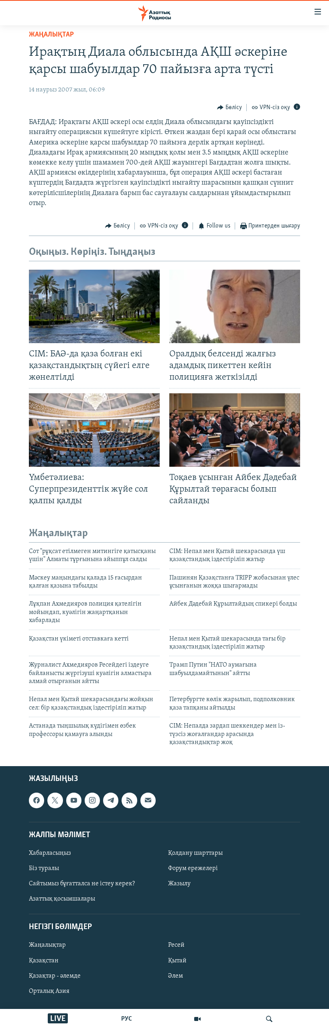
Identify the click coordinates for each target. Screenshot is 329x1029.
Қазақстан (44, 961)
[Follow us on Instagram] (92, 800)
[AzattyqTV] (197, 1019)
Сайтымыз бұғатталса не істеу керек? (82, 884)
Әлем (175, 976)
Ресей (176, 945)
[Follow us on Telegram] (110, 800)
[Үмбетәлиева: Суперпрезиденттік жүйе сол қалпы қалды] (94, 430)
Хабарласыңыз (50, 853)
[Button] (229, 107)
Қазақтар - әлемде (55, 976)
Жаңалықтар (47, 945)
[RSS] (129, 800)
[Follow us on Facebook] (36, 800)
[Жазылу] (148, 800)
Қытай (177, 961)
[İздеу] (269, 1019)
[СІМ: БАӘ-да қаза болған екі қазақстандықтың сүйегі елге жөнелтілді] (94, 306)
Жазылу (179, 884)
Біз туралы (44, 868)
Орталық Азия (49, 991)
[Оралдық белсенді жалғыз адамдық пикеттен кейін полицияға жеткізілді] (234, 306)
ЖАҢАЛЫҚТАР (51, 35)
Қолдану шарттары (195, 853)
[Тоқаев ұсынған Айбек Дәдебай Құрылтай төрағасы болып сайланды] (234, 430)
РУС (126, 1019)
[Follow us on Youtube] (73, 800)
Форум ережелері (193, 868)
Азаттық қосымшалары (62, 899)
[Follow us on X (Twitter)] (55, 800)
